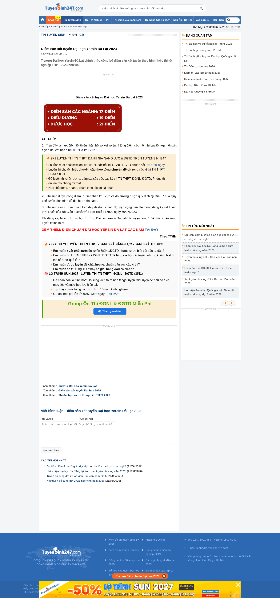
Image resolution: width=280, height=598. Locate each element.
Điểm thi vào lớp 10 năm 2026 (202, 72)
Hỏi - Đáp (82, 26)
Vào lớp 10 (58, 26)
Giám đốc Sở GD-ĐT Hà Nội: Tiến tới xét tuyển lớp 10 (208, 270)
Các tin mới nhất (53, 460)
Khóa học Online (156, 539)
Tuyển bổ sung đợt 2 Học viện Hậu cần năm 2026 (77, 475)
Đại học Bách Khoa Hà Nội (200, 85)
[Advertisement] (110, 85)
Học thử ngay (155, 165)
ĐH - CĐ (70, 26)
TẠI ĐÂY (151, 230)
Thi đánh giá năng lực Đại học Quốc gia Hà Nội (210, 58)
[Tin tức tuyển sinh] (64, 7)
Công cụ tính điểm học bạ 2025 (124, 562)
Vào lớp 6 (45, 26)
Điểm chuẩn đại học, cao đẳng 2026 (206, 78)
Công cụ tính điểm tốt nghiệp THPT (158, 551)
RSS (237, 27)
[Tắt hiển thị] (164, 576)
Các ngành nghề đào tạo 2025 (160, 562)
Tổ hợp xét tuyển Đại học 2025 (124, 572)
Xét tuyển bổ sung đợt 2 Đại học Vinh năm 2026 (76, 480)
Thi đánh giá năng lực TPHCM (202, 50)
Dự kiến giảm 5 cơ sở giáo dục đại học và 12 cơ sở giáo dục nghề (86, 466)
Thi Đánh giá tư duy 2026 (199, 66)
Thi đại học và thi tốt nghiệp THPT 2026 (208, 43)
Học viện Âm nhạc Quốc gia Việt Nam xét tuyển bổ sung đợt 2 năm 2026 (209, 292)
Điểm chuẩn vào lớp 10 (160, 570)
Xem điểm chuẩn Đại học (124, 549)
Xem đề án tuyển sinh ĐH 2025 (124, 541)
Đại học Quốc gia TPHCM (199, 91)
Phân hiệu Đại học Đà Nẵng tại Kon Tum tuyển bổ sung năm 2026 (86, 471)
